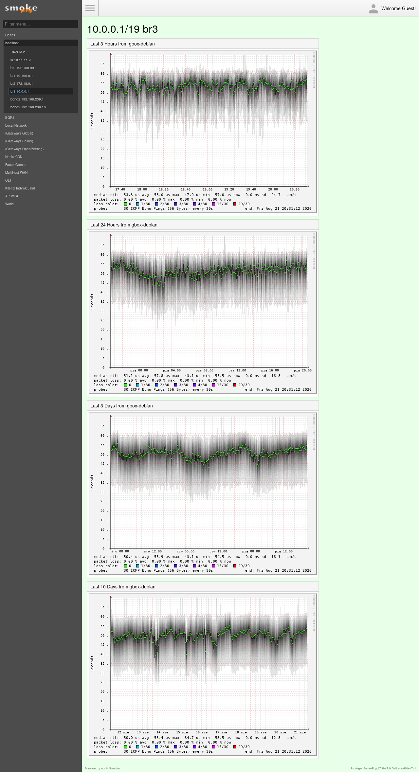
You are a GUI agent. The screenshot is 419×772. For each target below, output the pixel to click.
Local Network (16, 125)
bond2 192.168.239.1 (27, 99)
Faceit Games (15, 164)
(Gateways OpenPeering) (24, 149)
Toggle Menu (90, 8)
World (9, 204)
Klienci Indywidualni (20, 188)
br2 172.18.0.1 (21, 83)
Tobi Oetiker (393, 768)
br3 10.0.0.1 (19, 91)
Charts (10, 35)
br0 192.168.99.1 (23, 67)
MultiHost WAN (16, 172)
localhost (12, 43)
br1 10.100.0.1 (21, 75)
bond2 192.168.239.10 (28, 107)
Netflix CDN (13, 156)
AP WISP (12, 196)
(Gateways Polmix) (19, 141)
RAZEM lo (18, 52)
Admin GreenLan (110, 768)
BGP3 (9, 117)
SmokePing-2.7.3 (373, 768)
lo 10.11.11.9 (20, 60)
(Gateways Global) (19, 133)
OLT (8, 180)
